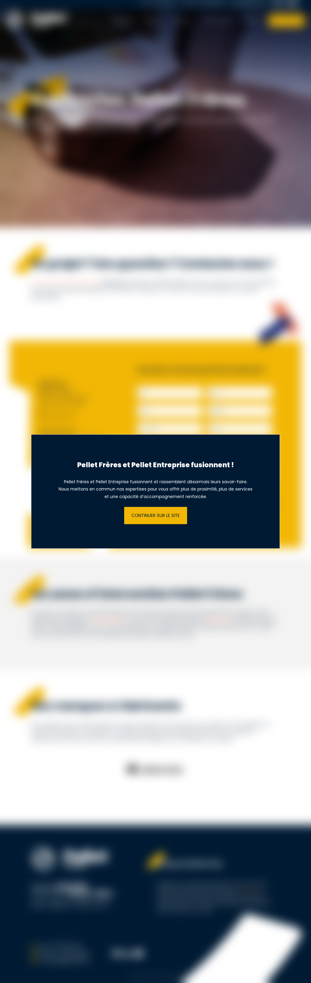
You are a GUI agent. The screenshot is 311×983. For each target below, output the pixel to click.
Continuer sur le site (155, 515)
